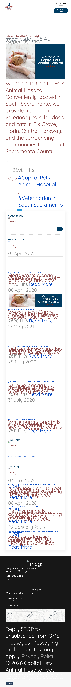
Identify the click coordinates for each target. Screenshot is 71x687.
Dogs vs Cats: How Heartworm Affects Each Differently (27, 273)
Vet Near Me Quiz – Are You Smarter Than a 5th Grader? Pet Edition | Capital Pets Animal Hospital (34, 531)
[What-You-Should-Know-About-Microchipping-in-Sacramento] (35, 337)
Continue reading (12, 161)
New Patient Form (61, 11)
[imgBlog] (35, 61)
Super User (20, 41)
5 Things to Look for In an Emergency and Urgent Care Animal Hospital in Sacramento (32, 382)
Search (60, 229)
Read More (41, 284)
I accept (9, 683)
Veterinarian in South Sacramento (40, 201)
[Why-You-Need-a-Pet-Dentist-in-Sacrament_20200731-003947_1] (35, 410)
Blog (40, 41)
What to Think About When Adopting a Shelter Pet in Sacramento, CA (31, 484)
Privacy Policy (38, 656)
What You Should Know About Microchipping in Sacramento (28, 346)
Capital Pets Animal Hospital (37, 181)
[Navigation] (51, 8)
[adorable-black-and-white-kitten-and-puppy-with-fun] (35, 263)
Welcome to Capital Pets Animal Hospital (22, 36)
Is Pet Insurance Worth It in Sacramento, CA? (23, 507)
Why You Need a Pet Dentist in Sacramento (22, 419)
